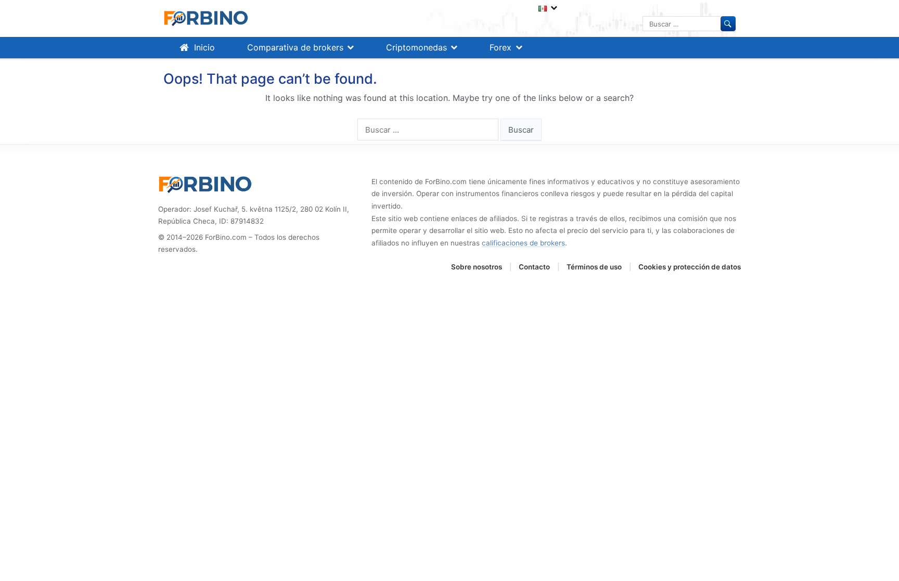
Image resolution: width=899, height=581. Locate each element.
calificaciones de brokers (523, 243)
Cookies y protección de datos (689, 267)
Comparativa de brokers (295, 47)
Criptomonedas (416, 47)
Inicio (204, 47)
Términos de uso (594, 267)
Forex (500, 47)
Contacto (534, 267)
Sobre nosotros (476, 267)
